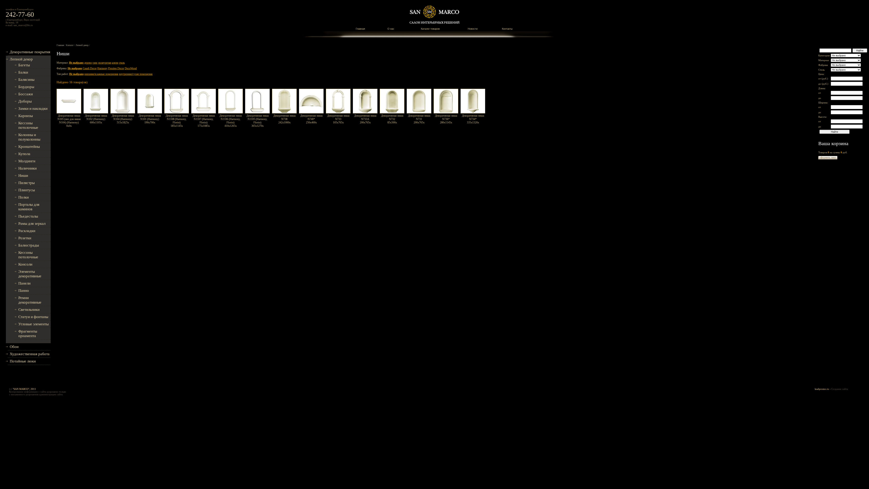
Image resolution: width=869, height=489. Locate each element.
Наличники (27, 168)
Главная (360, 28)
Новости (472, 28)
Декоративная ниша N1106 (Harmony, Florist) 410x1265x (231, 120)
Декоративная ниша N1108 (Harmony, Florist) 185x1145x (177, 120)
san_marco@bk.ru (23, 25)
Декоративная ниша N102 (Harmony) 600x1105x (96, 119)
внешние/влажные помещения (101, 74)
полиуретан (104, 62)
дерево (88, 62)
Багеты (24, 65)
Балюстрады (28, 245)
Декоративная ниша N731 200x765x (419, 119)
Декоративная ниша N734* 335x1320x (473, 119)
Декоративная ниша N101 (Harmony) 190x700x (150, 119)
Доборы (25, 101)
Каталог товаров (430, 28)
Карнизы (25, 116)
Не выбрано (76, 62)
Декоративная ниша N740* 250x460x (311, 119)
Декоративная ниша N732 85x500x (392, 119)
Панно (23, 290)
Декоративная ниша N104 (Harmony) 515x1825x (123, 119)
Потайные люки (23, 361)
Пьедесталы (28, 216)
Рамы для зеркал (31, 223)
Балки (23, 72)
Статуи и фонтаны (33, 317)
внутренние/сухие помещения (136, 74)
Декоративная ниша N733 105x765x (338, 119)
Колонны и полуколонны (29, 137)
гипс (95, 62)
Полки (23, 197)
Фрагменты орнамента (27, 333)
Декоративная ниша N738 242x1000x (284, 119)
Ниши (23, 175)
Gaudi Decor (90, 68)
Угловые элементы (33, 324)
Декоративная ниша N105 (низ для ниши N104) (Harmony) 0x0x (69, 120)
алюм (115, 62)
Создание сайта (839, 389)
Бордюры (26, 87)
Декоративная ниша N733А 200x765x (365, 119)
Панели (24, 283)
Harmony (102, 68)
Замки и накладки (33, 108)
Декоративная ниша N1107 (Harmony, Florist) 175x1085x (204, 120)
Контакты (507, 28)
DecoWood (131, 68)
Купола (24, 154)
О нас (390, 28)
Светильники (29, 309)
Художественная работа (30, 354)
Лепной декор (21, 59)
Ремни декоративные (29, 300)
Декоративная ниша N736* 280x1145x (446, 119)
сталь (122, 62)
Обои (14, 347)
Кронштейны (29, 146)
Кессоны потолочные (28, 125)
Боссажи (25, 94)
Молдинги (26, 161)
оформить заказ (827, 157)
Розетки (24, 238)
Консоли (25, 264)
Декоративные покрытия (30, 52)
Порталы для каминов (28, 206)
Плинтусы (26, 190)
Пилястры (26, 183)
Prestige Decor (116, 68)
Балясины (26, 79)
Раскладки (26, 231)
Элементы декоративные (29, 273)
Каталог (70, 45)
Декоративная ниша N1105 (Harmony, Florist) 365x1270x (257, 120)
